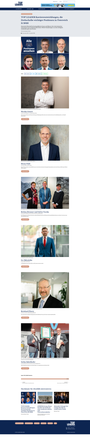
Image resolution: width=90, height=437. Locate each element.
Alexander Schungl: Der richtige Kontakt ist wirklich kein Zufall (61, 408)
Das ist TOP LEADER (19, 423)
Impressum (50, 423)
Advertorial (39, 414)
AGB (55, 423)
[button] (27, 74)
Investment (48, 414)
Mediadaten (37, 423)
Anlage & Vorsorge (43, 414)
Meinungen (55, 411)
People (29, 31)
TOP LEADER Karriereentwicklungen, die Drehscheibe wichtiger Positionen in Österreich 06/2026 (28, 409)
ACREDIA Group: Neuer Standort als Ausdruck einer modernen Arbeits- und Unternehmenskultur (44, 409)
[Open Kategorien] (32, 8)
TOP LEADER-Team (28, 423)
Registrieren (55, 1)
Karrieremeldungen (24, 31)
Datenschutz (43, 423)
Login (60, 1)
